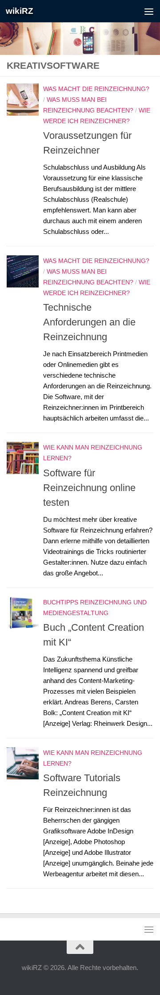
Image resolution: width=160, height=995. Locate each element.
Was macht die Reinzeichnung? (96, 88)
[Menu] (149, 11)
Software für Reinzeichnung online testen (89, 487)
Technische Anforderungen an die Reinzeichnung (89, 322)
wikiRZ (20, 11)
